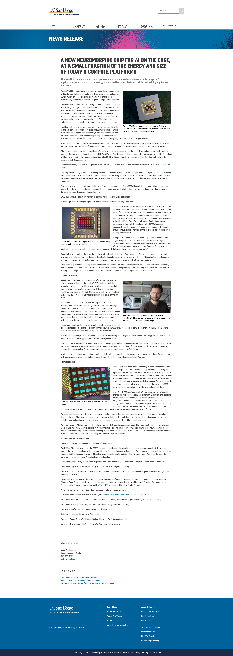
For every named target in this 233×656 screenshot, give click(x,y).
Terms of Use (155, 652)
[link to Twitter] (120, 612)
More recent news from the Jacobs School (79, 577)
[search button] (181, 11)
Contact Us (145, 620)
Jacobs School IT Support (151, 627)
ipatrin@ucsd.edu (68, 559)
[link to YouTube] (111, 620)
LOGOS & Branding (148, 636)
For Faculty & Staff (148, 632)
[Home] (64, 12)
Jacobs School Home (149, 607)
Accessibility (134, 652)
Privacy (145, 652)
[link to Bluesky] (114, 612)
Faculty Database (147, 616)
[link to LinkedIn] (107, 612)
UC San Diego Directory (150, 641)
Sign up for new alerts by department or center (80, 580)
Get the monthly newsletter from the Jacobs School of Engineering (89, 583)
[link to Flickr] (107, 620)
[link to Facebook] (117, 612)
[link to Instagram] (111, 612)
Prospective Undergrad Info (151, 612)
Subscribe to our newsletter (117, 625)
